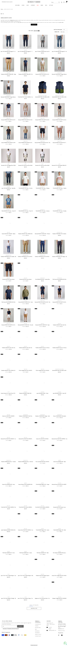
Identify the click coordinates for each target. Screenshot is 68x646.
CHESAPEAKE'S (59, 72)
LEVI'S (8, 164)
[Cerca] (55, 2)
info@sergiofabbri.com (52, 630)
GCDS (9, 391)
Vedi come (31, 30)
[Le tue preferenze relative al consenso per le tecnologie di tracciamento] (66, 644)
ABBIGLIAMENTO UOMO (8, 9)
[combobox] (54, 2)
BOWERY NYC (25, 186)
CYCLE (8, 574)
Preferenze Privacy (61, 630)
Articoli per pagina (58, 29)
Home (2, 9)
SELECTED (25, 95)
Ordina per (57, 31)
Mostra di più (34, 608)
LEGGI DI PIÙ (34, 24)
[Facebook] (59, 635)
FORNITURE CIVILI (59, 232)
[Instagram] (62, 635)
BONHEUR (8, 72)
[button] (34, 30)
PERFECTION (43, 72)
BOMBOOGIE (42, 278)
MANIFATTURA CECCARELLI (42, 95)
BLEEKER (59, 460)
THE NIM (8, 50)
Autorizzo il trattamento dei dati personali (11, 628)
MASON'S (25, 232)
